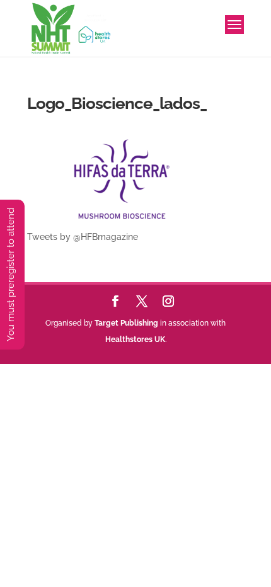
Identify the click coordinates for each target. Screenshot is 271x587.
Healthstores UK (135, 339)
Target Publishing (126, 323)
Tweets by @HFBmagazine (82, 237)
